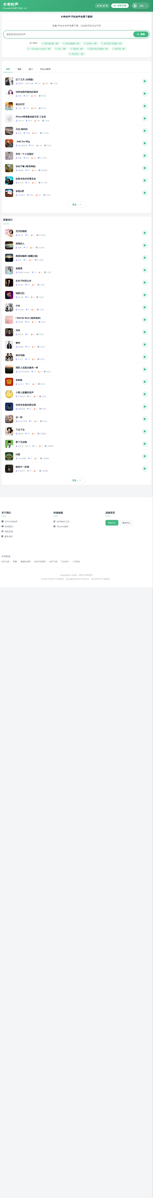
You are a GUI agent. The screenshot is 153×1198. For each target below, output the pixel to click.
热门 (31, 69)
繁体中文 (126, 522)
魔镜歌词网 (25, 561)
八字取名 (76, 561)
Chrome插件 (63, 526)
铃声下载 (53, 561)
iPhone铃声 (45, 69)
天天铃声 (65, 561)
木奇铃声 (10, 4)
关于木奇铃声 (11, 521)
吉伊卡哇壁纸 (40, 561)
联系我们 (9, 526)
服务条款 (8, 536)
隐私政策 (9, 531)
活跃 (19, 69)
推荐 (8, 69)
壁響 (15, 561)
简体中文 (112, 522)
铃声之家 (5, 561)
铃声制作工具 (63, 521)
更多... (75, 204)
